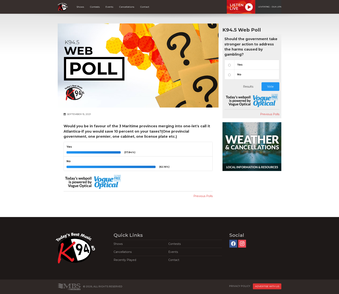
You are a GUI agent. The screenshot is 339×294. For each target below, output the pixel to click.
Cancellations (126, 6)
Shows (80, 6)
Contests (95, 6)
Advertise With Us (267, 286)
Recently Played (125, 260)
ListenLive (236, 7)
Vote (270, 86)
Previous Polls (203, 196)
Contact (144, 6)
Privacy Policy (239, 286)
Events (109, 6)
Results (248, 86)
